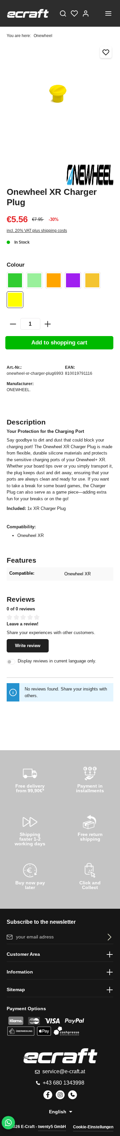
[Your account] (86, 13)
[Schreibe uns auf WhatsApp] (8, 1122)
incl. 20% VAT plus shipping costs (37, 230)
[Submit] (108, 937)
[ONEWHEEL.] (90, 175)
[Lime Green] (15, 280)
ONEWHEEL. (19, 389)
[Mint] (34, 280)
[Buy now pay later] (30, 875)
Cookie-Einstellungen (93, 1127)
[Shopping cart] (97, 13)
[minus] (13, 324)
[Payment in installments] (90, 779)
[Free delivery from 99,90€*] (30, 779)
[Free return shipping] (90, 827)
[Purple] (73, 280)
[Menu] (108, 13)
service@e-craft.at (63, 1071)
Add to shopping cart (59, 342)
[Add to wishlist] (106, 52)
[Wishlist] (74, 13)
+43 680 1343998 (63, 1083)
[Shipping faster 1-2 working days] (30, 829)
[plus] (47, 324)
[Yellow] (15, 299)
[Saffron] (92, 280)
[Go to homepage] (28, 13)
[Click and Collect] (90, 875)
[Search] (63, 13)
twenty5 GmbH (52, 1126)
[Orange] (53, 280)
